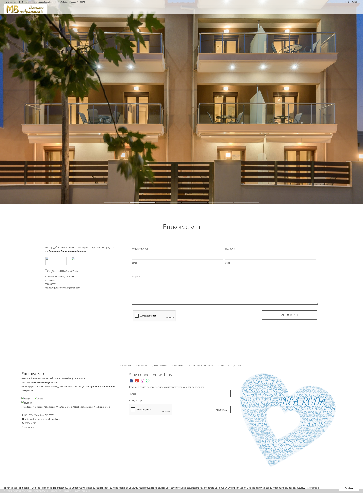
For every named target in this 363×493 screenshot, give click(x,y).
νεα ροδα (142, 365)
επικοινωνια (160, 365)
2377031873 (13, 2)
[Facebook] (346, 2)
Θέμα (227, 262)
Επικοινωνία (30, 9)
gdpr (238, 365)
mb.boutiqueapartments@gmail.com (39, 2)
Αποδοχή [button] (349, 488)
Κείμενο (136, 276)
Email (134, 262)
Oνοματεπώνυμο (140, 248)
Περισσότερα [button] (312, 488)
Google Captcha (137, 400)
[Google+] (349, 2)
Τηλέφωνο (230, 248)
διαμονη (126, 365)
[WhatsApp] (356, 2)
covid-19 (224, 365)
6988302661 (29, 427)
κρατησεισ (179, 365)
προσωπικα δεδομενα (202, 365)
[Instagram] (352, 2)
